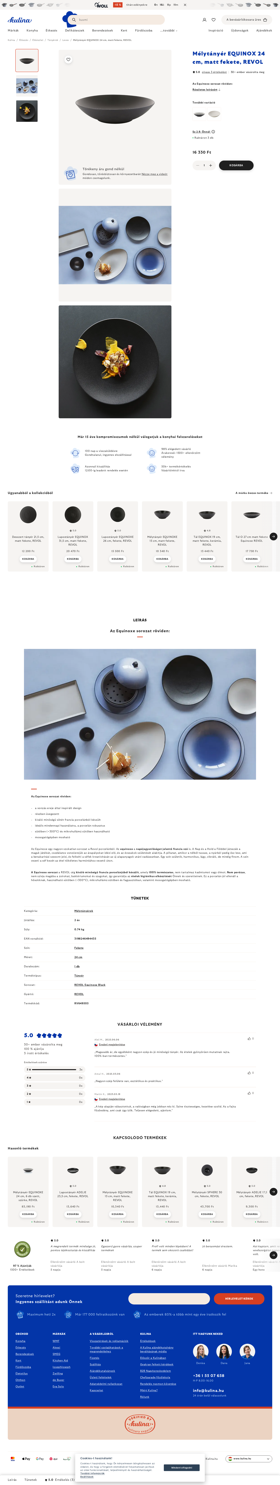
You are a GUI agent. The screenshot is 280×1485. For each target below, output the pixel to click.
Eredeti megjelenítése (112, 1044)
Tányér (79, 975)
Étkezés (21, 1347)
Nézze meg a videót (155, 174)
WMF (56, 1341)
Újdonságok (240, 30)
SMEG (56, 1354)
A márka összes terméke (252, 493)
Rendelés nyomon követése (158, 1384)
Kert (18, 1360)
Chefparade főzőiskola (155, 1377)
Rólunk (144, 1397)
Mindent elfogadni (181, 1467)
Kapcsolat (96, 1390)
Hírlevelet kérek (239, 1299)
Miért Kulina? (149, 1390)
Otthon (20, 1380)
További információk (92, 1473)
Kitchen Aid (60, 1360)
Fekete (79, 948)
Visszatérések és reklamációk (109, 1341)
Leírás (12, 1480)
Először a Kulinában (153, 1358)
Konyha (20, 1341)
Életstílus (22, 1373)
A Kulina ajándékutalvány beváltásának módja (157, 1349)
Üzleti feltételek (101, 1377)
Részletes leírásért (204, 89)
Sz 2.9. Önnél (201, 132)
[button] (28, 1214)
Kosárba (236, 165)
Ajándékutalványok (102, 1371)
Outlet (20, 1386)
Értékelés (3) (61, 1480)
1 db (77, 966)
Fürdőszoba (23, 1367)
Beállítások (87, 1476)
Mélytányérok (83, 911)
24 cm (78, 957)
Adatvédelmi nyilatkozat (106, 1384)
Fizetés (94, 1358)
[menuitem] (13, 31)
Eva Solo (58, 1386)
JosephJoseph (61, 1367)
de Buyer (58, 1380)
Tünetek (30, 1480)
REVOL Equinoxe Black (89, 985)
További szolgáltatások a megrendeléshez (106, 1349)
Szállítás (95, 1364)
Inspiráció (216, 30)
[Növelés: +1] (211, 165)
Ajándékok (264, 30)
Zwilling (58, 1373)
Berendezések (25, 1354)
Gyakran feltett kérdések (157, 1364)
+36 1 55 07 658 (209, 1376)
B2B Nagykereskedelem (155, 1371)
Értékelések (148, 1341)
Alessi (56, 1347)
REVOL (79, 994)
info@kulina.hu (208, 1391)
